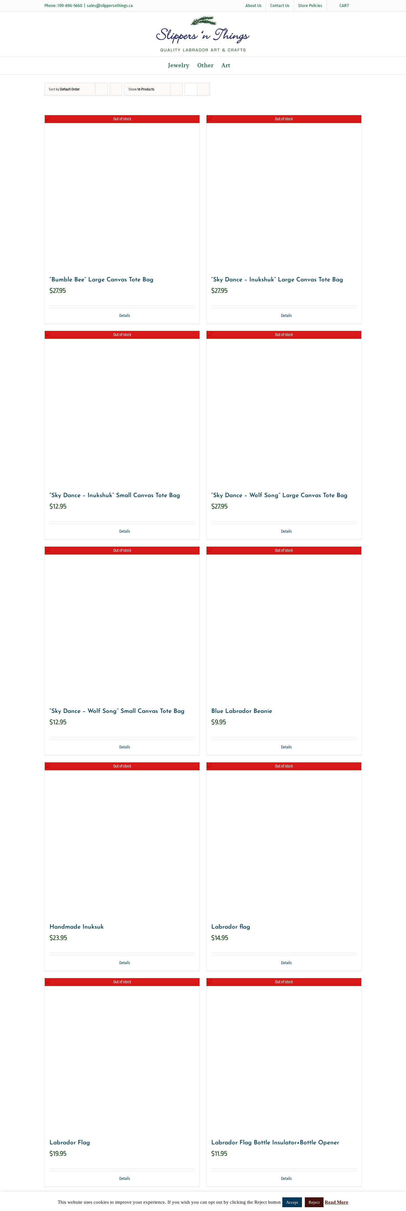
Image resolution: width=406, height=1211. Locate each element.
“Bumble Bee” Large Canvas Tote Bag (101, 280)
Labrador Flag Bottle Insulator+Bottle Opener (275, 1143)
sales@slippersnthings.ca (110, 5)
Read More (336, 1202)
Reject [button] (314, 1202)
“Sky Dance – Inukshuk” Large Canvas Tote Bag (277, 280)
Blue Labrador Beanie (241, 711)
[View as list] (203, 89)
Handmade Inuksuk (76, 927)
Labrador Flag (69, 1143)
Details (124, 315)
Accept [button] (292, 1202)
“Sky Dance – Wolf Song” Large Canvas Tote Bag (279, 496)
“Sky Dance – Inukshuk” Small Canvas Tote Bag (114, 496)
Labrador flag (230, 927)
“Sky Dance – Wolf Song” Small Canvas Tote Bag (117, 711)
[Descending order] (116, 89)
